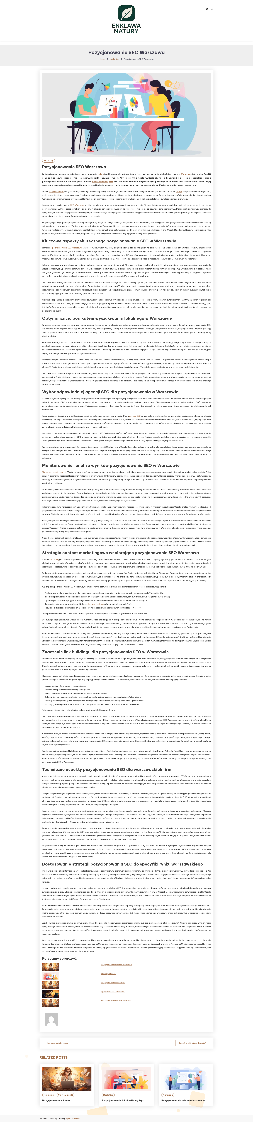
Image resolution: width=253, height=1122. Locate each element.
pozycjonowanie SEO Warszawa (67, 248)
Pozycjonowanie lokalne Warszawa (116, 965)
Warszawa (186, 174)
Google (179, 191)
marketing (54, 559)
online (101, 174)
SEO (111, 181)
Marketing (48, 160)
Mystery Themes (73, 1118)
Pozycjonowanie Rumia (56, 1100)
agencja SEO (134, 416)
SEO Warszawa (77, 205)
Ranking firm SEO (108, 973)
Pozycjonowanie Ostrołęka (113, 982)
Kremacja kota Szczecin (57, 1043)
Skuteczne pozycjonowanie (54, 472)
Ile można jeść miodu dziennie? (192, 1043)
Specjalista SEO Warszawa (113, 991)
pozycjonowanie (100, 181)
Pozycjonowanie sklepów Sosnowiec (183, 1100)
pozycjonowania (56, 191)
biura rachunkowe (96, 604)
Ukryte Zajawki (65, 1095)
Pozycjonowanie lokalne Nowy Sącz (123, 1100)
